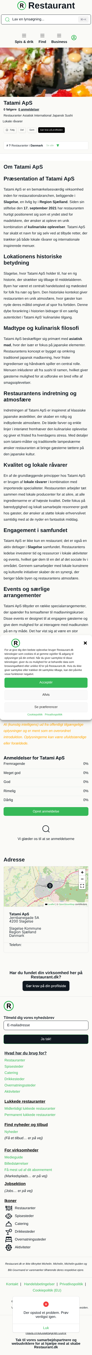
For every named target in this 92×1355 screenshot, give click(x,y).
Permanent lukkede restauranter (30, 1115)
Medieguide (13, 1157)
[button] (85, 643)
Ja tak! (46, 1039)
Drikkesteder (14, 1079)
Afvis (46, 695)
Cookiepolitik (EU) (47, 1290)
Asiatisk (28, 115)
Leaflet (51, 904)
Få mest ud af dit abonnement (28, 1170)
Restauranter (13, 115)
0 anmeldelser (28, 109)
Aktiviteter (12, 1092)
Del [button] (22, 130)
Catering (11, 1073)
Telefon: (15, 945)
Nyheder (11, 1132)
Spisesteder (13, 1067)
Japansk (58, 115)
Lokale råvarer (13, 121)
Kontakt (12, 1284)
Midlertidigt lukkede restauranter (29, 1109)
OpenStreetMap (67, 904)
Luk (46, 1328)
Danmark (37, 145)
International (42, 115)
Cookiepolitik (35, 714)
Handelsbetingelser (39, 1284)
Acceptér (45, 682)
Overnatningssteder (20, 1085)
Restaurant (51, 6)
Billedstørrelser (16, 1164)
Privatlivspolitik (54, 714)
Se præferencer (46, 707)
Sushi (69, 115)
